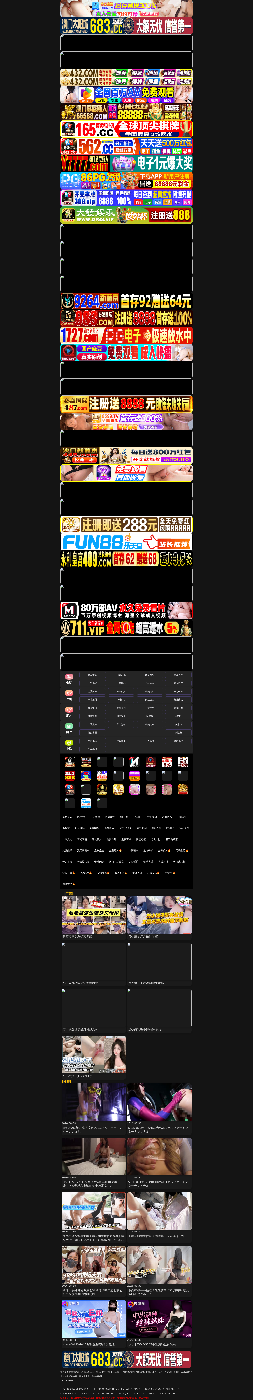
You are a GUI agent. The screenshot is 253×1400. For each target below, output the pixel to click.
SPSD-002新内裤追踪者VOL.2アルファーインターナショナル (158, 1129)
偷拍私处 (112, 839)
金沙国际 (99, 861)
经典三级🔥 (68, 872)
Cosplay (150, 683)
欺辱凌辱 (92, 699)
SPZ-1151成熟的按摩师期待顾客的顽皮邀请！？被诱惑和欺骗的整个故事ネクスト (90, 1184)
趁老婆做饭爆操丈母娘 (77, 936)
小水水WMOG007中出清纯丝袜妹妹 (152, 1344)
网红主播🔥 (68, 884)
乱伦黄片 (97, 839)
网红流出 (149, 699)
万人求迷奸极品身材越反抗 (80, 1029)
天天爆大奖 (83, 861)
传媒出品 (92, 732)
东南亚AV (178, 691)
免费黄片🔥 (164, 850)
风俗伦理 (178, 740)
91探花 (121, 699)
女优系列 (121, 707)
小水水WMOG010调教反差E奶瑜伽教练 (89, 1344)
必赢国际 (94, 828)
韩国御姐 (121, 691)
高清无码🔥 (153, 872)
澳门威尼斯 (179, 861)
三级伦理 (92, 683)
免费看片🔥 (115, 850)
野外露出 (178, 699)
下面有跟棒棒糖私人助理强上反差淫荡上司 (156, 1236)
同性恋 (178, 732)
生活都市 (92, 740)
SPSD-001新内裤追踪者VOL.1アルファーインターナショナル (158, 1184)
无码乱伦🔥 (182, 850)
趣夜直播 (126, 839)
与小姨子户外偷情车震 (143, 936)
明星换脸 (121, 716)
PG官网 (81, 817)
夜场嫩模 (141, 839)
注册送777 (168, 817)
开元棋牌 (95, 817)
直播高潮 (142, 828)
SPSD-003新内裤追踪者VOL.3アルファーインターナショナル (92, 1129)
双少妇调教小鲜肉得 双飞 (144, 1029)
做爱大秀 (148, 861)
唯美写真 (149, 724)
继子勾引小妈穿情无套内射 (80, 983)
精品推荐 (92, 674)
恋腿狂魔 (178, 707)
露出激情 (121, 724)
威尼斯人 (67, 817)
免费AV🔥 (170, 872)
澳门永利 (124, 817)
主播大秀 (67, 839)
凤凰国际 (109, 828)
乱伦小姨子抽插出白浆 (77, 1076)
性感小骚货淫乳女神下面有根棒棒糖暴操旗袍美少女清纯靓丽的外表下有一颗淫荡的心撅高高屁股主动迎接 (94, 1240)
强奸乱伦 (121, 674)
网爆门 (178, 724)
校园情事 (121, 740)
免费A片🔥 (86, 872)
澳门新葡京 (172, 839)
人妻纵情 (149, 740)
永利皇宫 (99, 850)
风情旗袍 (92, 716)
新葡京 (66, 828)
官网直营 (110, 817)
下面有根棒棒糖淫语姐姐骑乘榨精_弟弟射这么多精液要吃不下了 (158, 1292)
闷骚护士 (178, 716)
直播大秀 (163, 861)
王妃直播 (82, 839)
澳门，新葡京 (116, 861)
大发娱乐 (67, 850)
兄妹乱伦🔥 (103, 872)
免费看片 (134, 861)
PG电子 (138, 817)
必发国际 (156, 839)
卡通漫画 (92, 724)
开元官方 (67, 861)
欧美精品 (149, 674)
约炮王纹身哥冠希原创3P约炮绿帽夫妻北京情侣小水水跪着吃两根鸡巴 (92, 1292)
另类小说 (92, 749)
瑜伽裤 (149, 716)
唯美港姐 (149, 691)
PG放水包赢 (125, 828)
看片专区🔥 (121, 872)
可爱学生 (149, 707)
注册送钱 (152, 817)
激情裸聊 (148, 850)
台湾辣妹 (92, 691)
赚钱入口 (137, 872)
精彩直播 (156, 828)
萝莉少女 (178, 674)
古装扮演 (92, 707)
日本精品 (121, 683)
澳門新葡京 (83, 850)
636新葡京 (132, 850)
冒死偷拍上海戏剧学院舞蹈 (146, 983)
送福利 (182, 817)
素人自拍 (178, 683)
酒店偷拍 (184, 828)
